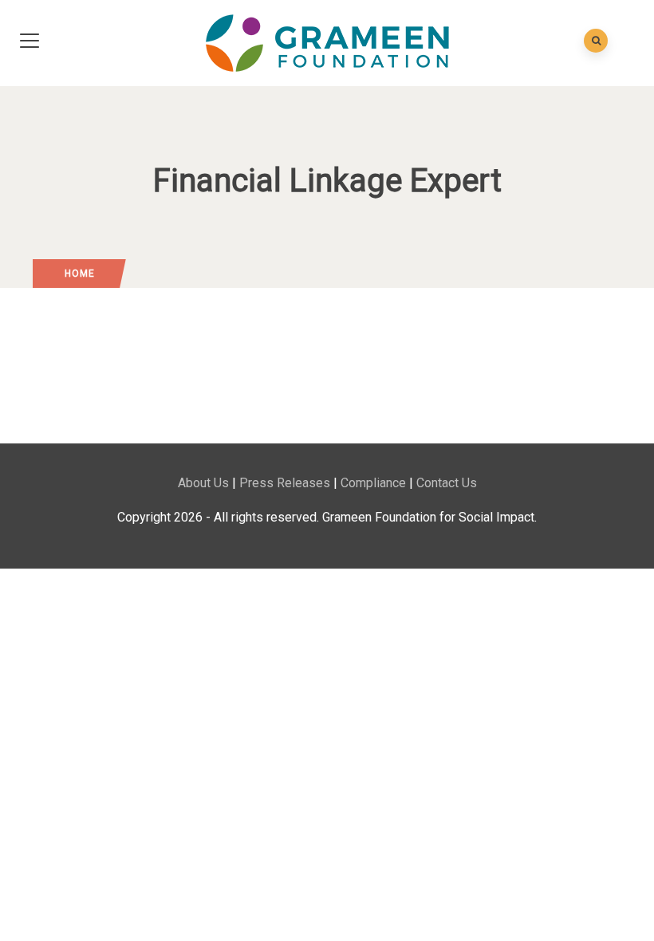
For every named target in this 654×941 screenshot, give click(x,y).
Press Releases (284, 482)
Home (80, 273)
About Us (203, 482)
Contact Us (446, 482)
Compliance (373, 482)
